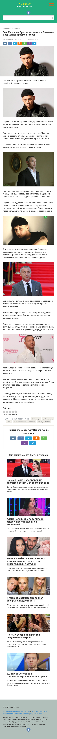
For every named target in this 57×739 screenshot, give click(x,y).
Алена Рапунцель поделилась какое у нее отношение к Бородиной (25, 521)
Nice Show (24, 4)
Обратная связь (36, 714)
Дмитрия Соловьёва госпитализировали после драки (27, 675)
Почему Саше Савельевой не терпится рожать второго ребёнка (28, 481)
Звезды (37, 419)
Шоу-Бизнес (44, 422)
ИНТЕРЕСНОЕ (33, 39)
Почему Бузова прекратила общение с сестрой (23, 636)
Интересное (21, 422)
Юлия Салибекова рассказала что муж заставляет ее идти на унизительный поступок (27, 561)
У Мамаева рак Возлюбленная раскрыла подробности (25, 599)
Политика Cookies (21, 714)
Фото (32, 422)
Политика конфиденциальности (16, 711)
